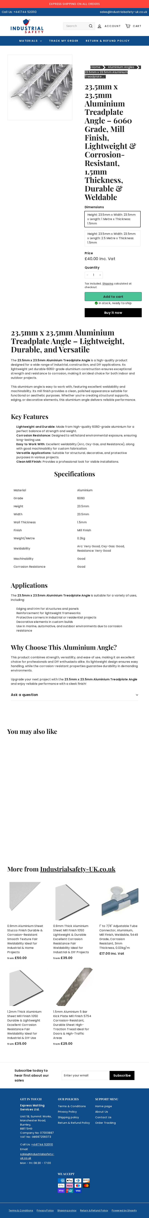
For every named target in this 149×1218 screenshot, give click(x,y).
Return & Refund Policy (108, 41)
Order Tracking (105, 1123)
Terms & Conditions (72, 1106)
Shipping (107, 283)
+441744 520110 (42, 1144)
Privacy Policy (67, 1112)
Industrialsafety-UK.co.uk (77, 869)
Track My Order (63, 41)
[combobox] (79, 26)
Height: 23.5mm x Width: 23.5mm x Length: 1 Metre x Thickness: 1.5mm (111, 219)
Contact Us (103, 1117)
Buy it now (113, 312)
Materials (29, 41)
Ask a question (24, 694)
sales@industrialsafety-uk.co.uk (37, 1156)
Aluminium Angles (121, 67)
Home (95, 67)
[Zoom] (39, 87)
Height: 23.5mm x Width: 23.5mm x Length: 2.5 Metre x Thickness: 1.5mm (111, 238)
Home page (103, 1106)
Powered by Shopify (124, 1210)
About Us (101, 1112)
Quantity (92, 267)
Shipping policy (68, 1117)
